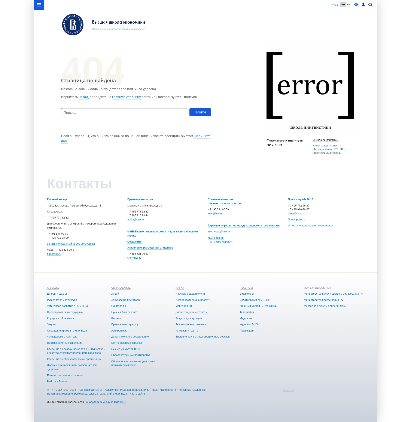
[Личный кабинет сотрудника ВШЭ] (363, 5)
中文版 (335, 5)
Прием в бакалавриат (124, 312)
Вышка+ (116, 318)
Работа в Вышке (57, 381)
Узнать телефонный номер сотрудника (71, 243)
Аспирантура (119, 330)
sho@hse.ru (134, 257)
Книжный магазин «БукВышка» (258, 305)
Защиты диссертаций (189, 318)
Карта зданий (216, 237)
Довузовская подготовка (126, 299)
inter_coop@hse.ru (219, 231)
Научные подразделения (191, 293)
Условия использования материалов (310, 225)
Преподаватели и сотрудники (65, 312)
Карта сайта (137, 393)
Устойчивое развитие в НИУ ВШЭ (67, 305)
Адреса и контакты (90, 389)
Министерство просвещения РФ (323, 299)
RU (343, 4)
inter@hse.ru (215, 213)
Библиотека (247, 293)
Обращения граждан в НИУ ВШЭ (67, 330)
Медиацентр (247, 318)
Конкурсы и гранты (187, 330)
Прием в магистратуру (124, 324)
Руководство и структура (62, 299)
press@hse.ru (296, 213)
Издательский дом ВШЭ (254, 299)
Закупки (52, 324)
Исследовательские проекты (193, 299)
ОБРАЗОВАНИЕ (121, 287)
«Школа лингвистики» (326, 140)
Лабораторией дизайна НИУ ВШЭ (105, 402)
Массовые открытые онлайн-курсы (325, 305)
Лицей (115, 293)
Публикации (247, 330)
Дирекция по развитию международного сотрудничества (244, 225)
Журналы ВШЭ (249, 324)
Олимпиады (118, 305)
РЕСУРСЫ (246, 287)
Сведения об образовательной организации (74, 359)
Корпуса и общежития (60, 318)
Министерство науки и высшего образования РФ (333, 293)
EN (348, 4)
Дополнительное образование (130, 336)
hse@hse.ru (54, 253)
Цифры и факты (57, 293)
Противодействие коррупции (64, 342)
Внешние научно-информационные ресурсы (203, 336)
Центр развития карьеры (126, 342)
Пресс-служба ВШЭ (300, 199)
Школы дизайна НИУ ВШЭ (329, 149)
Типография (247, 312)
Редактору (288, 389)
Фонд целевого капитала (62, 336)
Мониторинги (184, 305)
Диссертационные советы (191, 312)
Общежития (134, 241)
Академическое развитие (191, 324)
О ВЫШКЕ (53, 287)
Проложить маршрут (220, 241)
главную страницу (126, 96)
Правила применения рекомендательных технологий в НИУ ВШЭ (87, 393)
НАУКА (180, 287)
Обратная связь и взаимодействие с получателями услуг (133, 363)
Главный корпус (57, 199)
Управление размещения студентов (150, 247)
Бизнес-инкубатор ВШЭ (125, 349)
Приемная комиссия (140, 199)
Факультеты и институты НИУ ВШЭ (285, 142)
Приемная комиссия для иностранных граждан (224, 201)
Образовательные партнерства (130, 355)
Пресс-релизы (296, 219)
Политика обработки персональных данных (179, 389)
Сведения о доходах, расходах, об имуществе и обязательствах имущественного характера (76, 351)
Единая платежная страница (65, 375)
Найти (200, 112)
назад (83, 96)
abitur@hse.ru (135, 219)
